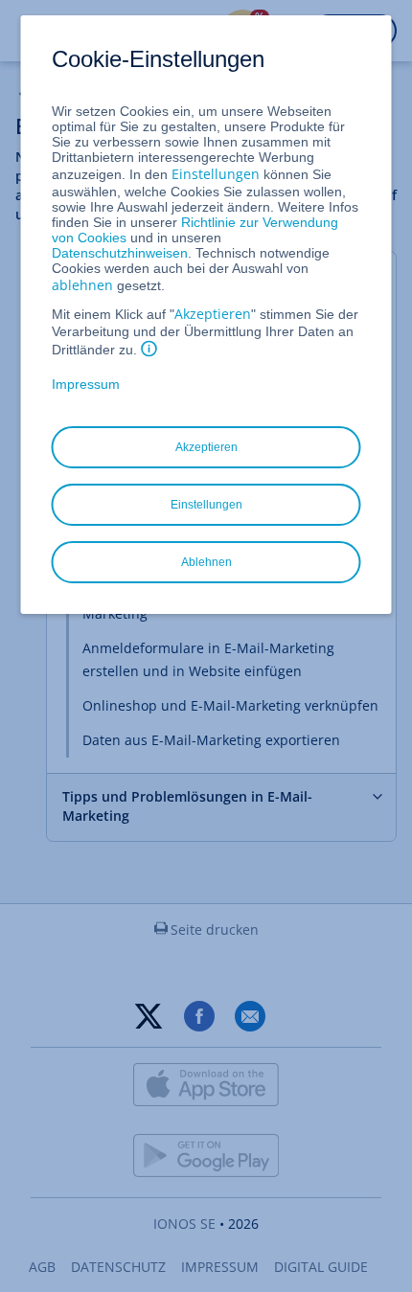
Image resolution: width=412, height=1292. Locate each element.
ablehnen (82, 285)
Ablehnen (206, 562)
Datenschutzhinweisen (120, 253)
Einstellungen (216, 174)
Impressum (86, 384)
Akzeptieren (212, 314)
